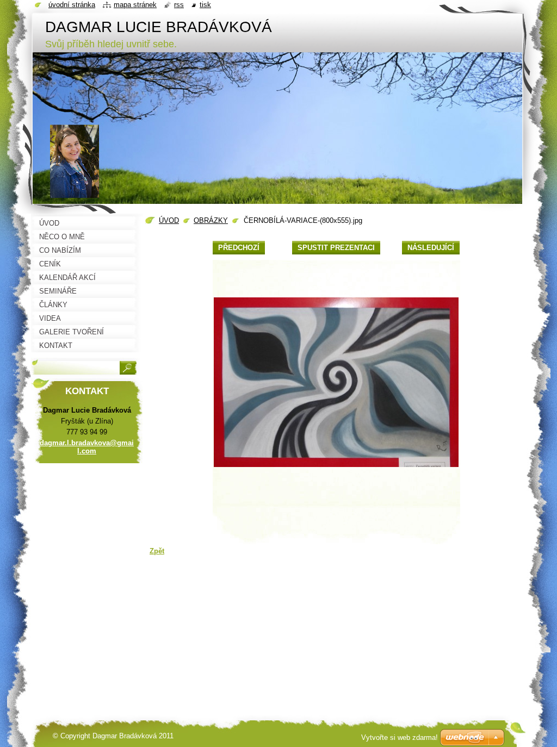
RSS (179, 5)
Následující (430, 248)
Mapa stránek (135, 5)
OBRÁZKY (211, 220)
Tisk (205, 5)
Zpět (157, 551)
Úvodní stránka (71, 5)
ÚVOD (169, 220)
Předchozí (238, 248)
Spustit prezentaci (336, 248)
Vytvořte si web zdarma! (399, 737)
